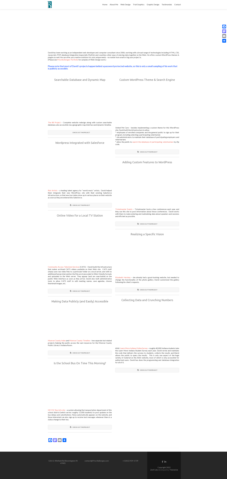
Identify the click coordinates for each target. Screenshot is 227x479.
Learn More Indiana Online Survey (134, 348)
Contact (177, 4)
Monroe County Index (57, 340)
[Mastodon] (224, 31)
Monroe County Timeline (79, 340)
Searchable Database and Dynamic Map (79, 79)
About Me (114, 4)
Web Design (125, 4)
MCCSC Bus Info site (56, 410)
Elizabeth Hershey (123, 277)
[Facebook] (224, 26)
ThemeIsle (173, 470)
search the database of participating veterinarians (152, 142)
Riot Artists (52, 190)
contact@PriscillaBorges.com (97, 461)
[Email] (224, 36)
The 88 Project (54, 122)
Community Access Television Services (63, 267)
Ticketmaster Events (123, 209)
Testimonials (167, 4)
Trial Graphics (138, 4)
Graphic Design (153, 4)
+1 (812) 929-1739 (130, 461)
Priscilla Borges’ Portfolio (67, 60)
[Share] (224, 40)
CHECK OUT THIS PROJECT (81, 132)
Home (104, 4)
